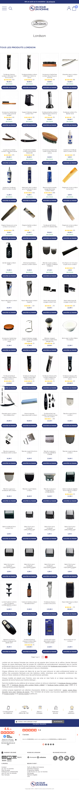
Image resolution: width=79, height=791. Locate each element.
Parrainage (30, 773)
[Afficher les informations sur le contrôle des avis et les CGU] (16, 740)
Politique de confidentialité (10, 772)
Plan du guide (6, 770)
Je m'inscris (58, 721)
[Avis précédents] (19, 734)
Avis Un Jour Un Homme (9, 773)
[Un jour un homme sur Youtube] (61, 758)
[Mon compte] (69, 8)
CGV (28, 776)
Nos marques (6, 775)
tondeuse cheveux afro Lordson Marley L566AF (28, 685)
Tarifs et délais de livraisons (35, 767)
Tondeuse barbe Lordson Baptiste (13, 687)
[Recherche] (10, 8)
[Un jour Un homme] (39, 8)
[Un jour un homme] (39, 784)
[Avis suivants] (77, 734)
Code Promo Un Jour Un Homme (37, 772)
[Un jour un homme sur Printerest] (72, 758)
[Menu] (4, 8)
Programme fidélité (33, 770)
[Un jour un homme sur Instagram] (66, 758)
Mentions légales (32, 775)
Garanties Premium (33, 768)
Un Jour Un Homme (8, 768)
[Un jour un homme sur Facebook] (55, 758)
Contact (4, 767)
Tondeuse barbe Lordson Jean (57, 685)
